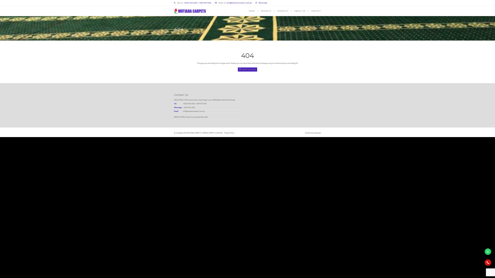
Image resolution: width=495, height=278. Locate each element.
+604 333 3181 (201, 104)
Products (282, 11)
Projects (266, 11)
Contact (316, 11)
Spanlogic (317, 133)
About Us (300, 11)
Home (252, 11)
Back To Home (249, 69)
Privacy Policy (229, 133)
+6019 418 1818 (189, 104)
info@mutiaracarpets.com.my (194, 111)
